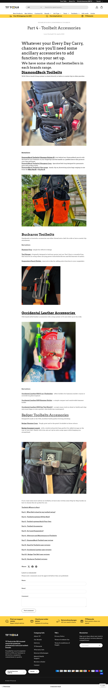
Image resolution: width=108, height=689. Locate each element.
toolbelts (66, 22)
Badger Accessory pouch (31, 428)
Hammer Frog (27, 250)
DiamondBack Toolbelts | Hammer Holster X (38, 157)
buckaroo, (48, 22)
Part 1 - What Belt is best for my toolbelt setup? (39, 512)
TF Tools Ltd (13, 680)
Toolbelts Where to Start (31, 507)
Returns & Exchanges (41, 653)
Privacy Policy (59, 636)
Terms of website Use (62, 639)
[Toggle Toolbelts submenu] (79, 13)
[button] (101, 7)
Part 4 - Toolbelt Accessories (32, 526)
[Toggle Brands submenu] (51, 13)
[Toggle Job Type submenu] (61, 13)
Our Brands (38, 639)
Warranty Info (39, 649)
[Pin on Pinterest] (36, 566)
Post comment (29, 610)
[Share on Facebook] (32, 566)
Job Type (56, 13)
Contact (36, 665)
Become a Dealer (39, 662)
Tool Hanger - (27, 254)
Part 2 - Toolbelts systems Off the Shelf (36, 517)
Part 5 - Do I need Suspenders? (33, 531)
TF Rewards (38, 646)
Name (24, 580)
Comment (25, 596)
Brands (47, 13)
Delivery (37, 643)
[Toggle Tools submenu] (68, 13)
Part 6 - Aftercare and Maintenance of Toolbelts (39, 535)
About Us (72, 1)
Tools (65, 13)
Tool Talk (63, 1)
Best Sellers (29, 13)
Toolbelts (74, 13)
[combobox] (57, 7)
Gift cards (85, 13)
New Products (18, 13)
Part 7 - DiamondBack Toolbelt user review (37, 540)
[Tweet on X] (29, 566)
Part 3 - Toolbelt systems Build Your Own (36, 521)
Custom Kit (39, 13)
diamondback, (57, 22)
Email (24, 588)
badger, (41, 22)
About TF (37, 636)
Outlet (92, 13)
